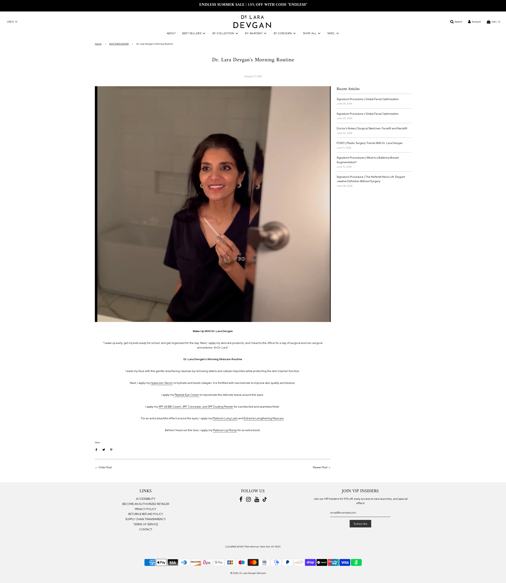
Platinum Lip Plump (225, 430)
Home (98, 43)
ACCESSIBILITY (145, 499)
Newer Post (320, 467)
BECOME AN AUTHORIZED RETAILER (145, 504)
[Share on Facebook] (97, 449)
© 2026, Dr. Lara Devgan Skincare (248, 573)
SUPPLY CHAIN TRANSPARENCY (145, 519)
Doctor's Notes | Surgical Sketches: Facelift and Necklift (372, 128)
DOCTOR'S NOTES (119, 43)
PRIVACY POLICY (145, 509)
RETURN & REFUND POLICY (145, 514)
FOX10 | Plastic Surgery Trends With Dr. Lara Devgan (370, 143)
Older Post (105, 467)
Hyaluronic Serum (161, 383)
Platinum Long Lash (225, 418)
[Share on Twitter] (103, 449)
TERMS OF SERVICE (145, 524)
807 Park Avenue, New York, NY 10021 (260, 546)
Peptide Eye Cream (187, 395)
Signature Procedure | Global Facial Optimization (367, 99)
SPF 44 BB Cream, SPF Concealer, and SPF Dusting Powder (196, 406)
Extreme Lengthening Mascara (264, 418)
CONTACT (145, 529)
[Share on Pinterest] (111, 449)
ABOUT (171, 33)
